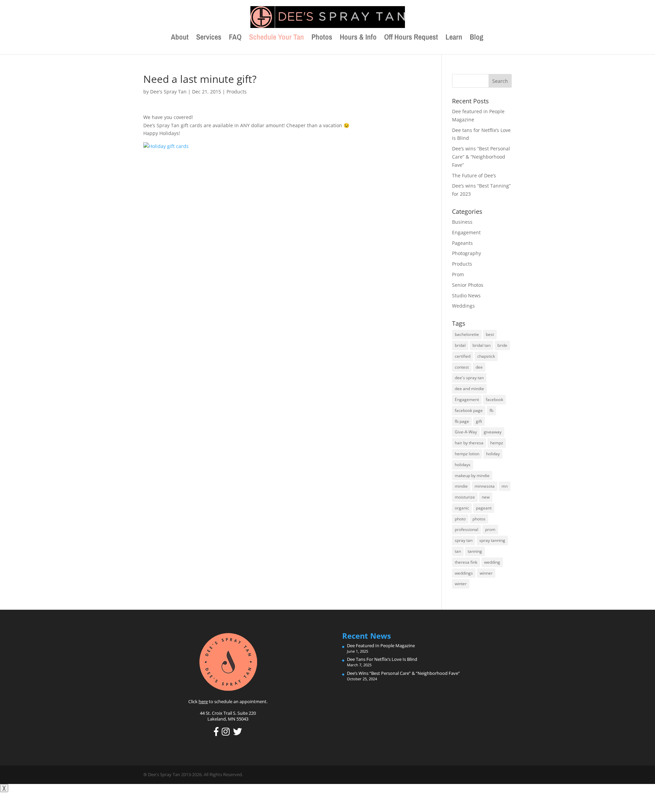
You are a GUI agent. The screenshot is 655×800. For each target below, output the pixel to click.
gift (479, 421)
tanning (475, 551)
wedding (492, 562)
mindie (461, 486)
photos (478, 519)
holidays (462, 465)
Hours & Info (358, 38)
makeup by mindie (472, 475)
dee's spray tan (469, 378)
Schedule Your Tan (276, 38)
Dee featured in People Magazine (381, 645)
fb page (462, 421)
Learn (454, 38)
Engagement (466, 232)
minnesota (485, 486)
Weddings (463, 305)
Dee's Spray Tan (168, 91)
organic (462, 508)
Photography (466, 253)
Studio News (466, 295)
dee (479, 367)
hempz (496, 443)
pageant (484, 508)
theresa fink (466, 562)
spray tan (463, 540)
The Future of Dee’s (474, 175)
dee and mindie (469, 388)
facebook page (469, 410)
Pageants (462, 243)
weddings (464, 573)
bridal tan (481, 345)
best (490, 334)
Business (462, 222)
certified (462, 356)
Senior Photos (467, 285)
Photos (321, 38)
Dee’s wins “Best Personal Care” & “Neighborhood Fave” (481, 156)
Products (237, 91)
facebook (494, 399)
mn (504, 486)
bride (502, 345)
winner (486, 573)
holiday (493, 454)
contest (462, 367)
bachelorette (467, 334)
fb (491, 410)
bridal (460, 345)
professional (466, 529)
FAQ (235, 38)
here (203, 701)
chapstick (486, 356)
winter (461, 584)
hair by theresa (469, 443)
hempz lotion (467, 454)
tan (458, 551)
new (486, 497)
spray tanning (492, 540)
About (180, 38)
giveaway (492, 432)
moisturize (465, 497)
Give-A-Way (466, 432)
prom (490, 529)
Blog (476, 38)
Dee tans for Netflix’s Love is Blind (382, 659)
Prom (458, 274)
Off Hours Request (411, 38)
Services (208, 38)
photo (460, 519)
